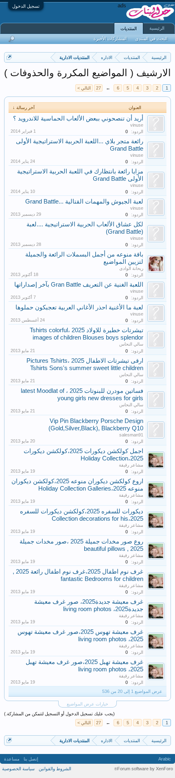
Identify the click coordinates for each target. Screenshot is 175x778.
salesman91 (131, 434)
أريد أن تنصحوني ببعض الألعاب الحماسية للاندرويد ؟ (78, 118)
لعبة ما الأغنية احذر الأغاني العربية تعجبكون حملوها (79, 307)
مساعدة (12, 758)
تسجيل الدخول (25, 6)
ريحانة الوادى (131, 268)
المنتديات (128, 28)
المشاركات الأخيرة (110, 38)
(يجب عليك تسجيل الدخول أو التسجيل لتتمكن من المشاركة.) (59, 713)
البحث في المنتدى (151, 38)
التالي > (84, 87)
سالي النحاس (131, 344)
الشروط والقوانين (55, 768)
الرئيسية (156, 28)
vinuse (136, 125)
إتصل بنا (31, 758)
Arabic (164, 758)
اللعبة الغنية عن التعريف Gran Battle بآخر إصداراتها (78, 284)
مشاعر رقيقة (131, 464)
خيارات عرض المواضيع (87, 703)
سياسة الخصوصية (18, 768)
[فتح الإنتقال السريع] (9, 57)
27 (98, 87)
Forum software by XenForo (143, 768)
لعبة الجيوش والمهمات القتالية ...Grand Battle (84, 201)
